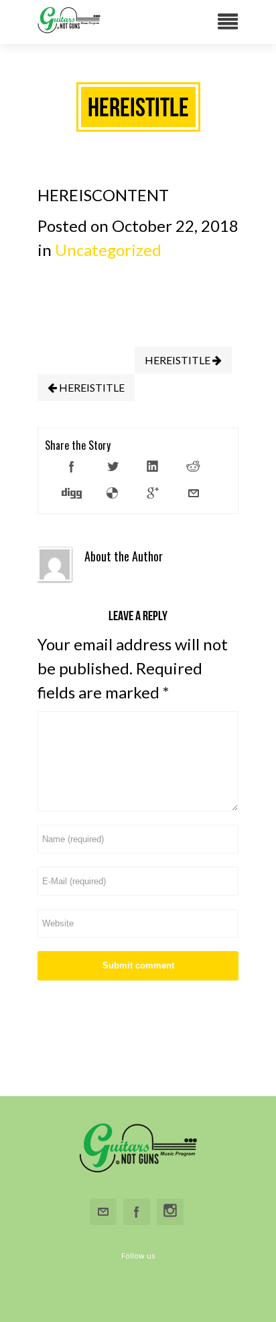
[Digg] (71, 493)
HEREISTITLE (178, 360)
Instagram (170, 1211)
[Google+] (152, 493)
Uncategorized (108, 249)
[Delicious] (112, 493)
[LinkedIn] (152, 466)
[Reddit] (193, 466)
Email (103, 1211)
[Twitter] (112, 466)
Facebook (136, 1211)
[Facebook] (71, 466)
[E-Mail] (193, 493)
